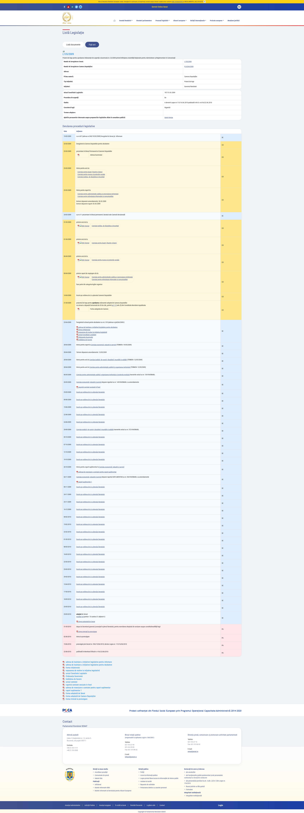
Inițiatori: (67, 86)
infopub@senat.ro (131, 757)
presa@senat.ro (193, 751)
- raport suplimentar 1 (73, 690)
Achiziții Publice (90, 805)
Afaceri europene (179, 21)
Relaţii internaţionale (197, 21)
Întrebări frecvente (136, 805)
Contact (162, 805)
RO (239, 7)
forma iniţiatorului (84, 330)
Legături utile (151, 805)
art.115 (114, 305)
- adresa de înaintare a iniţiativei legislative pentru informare (88, 662)
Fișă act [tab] (92, 44)
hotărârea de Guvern (85, 340)
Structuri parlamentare (144, 21)
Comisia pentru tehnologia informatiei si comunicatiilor (95, 196)
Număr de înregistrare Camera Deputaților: (78, 66)
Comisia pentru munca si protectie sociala (91, 174)
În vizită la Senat (120, 805)
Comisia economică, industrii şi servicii (103, 345)
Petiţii (142, 772)
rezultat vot (80, 617)
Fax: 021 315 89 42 (131, 750)
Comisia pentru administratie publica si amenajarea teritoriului (98, 194)
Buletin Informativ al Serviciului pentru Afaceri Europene (113, 791)
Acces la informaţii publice (149, 775)
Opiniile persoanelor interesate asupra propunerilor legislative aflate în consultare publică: (95, 117)
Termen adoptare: (70, 112)
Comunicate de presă (102, 775)
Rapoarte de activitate (147, 784)
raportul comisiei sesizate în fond (89, 387)
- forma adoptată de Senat (74, 693)
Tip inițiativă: (68, 81)
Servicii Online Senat (160, 7)
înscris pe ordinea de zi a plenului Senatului (90, 392)
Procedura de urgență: (71, 97)
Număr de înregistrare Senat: (73, 61)
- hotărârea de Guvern (73, 679)
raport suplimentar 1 (85, 482)
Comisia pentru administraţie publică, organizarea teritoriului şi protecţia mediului (103, 375)
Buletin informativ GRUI (102, 788)
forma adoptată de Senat (86, 622)
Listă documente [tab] (73, 44)
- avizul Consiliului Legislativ (75, 673)
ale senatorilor (190, 772)
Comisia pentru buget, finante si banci (90, 172)
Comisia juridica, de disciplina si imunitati (91, 177)
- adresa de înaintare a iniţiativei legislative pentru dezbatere (88, 665)
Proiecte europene (216, 21)
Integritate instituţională (194, 796)
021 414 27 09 (129, 745)
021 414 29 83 (129, 747)
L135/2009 (68, 54)
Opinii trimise (168, 117)
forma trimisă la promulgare (87, 632)
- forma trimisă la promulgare (75, 699)
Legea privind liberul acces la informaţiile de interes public (159, 778)
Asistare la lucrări (146, 781)
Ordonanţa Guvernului (85, 337)
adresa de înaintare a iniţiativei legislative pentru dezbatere (97, 327)
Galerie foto (98, 778)
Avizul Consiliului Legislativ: (73, 92)
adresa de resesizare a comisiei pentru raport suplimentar (97, 472)
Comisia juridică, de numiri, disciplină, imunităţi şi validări (108, 360)
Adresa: (66, 71)
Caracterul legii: (69, 107)
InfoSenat (98, 784)
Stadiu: (66, 102)
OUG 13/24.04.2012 (177, 1)
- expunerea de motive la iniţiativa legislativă (82, 670)
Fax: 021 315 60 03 (194, 744)
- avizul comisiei (70, 682)
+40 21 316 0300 (72, 750)
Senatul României (125, 21)
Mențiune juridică (234, 21)
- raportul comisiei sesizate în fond (78, 685)
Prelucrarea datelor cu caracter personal (153, 788)
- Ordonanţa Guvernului (73, 676)
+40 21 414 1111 (72, 748)
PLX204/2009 (188, 66)
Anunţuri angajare (105, 805)
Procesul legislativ (162, 21)
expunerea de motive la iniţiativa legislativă (92, 332)
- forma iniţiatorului (72, 668)
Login (220, 805)
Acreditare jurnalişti (101, 772)
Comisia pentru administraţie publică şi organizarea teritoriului (110, 367)
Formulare (189, 789)
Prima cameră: (69, 76)
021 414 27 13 (192, 742)
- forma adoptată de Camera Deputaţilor (80, 696)
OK (204, 1)
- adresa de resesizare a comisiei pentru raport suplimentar (87, 687)
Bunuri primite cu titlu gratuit (195, 786)
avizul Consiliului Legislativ (87, 335)
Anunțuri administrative (72, 805)
